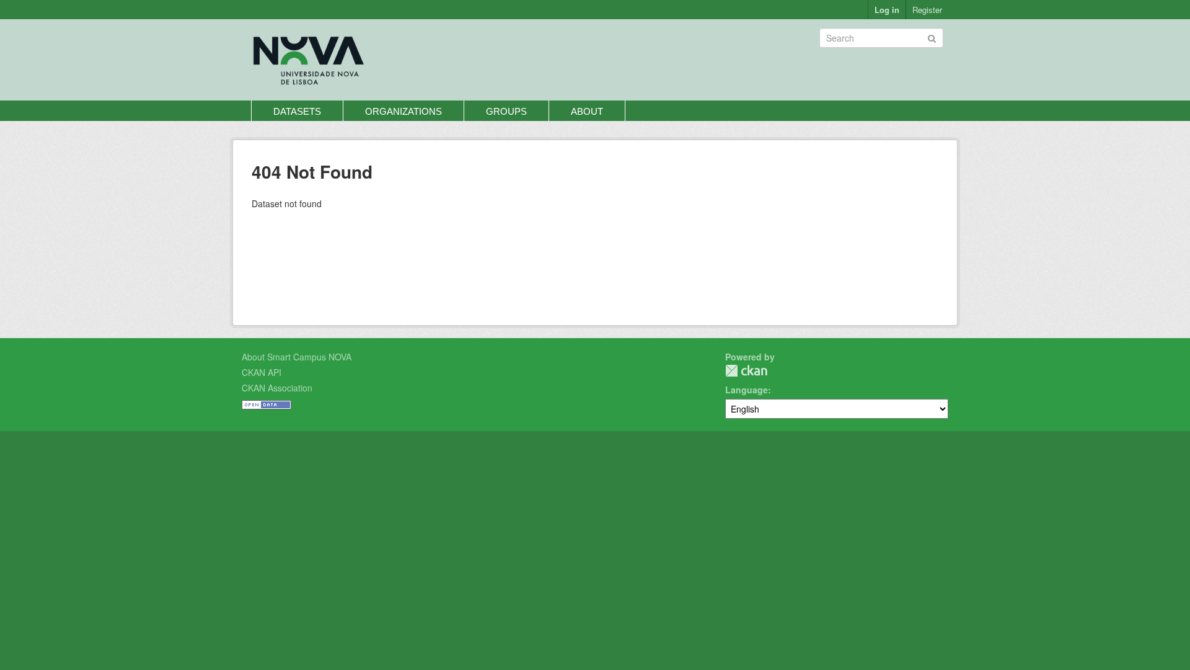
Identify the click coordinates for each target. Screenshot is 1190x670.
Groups (506, 111)
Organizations (403, 111)
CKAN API (261, 372)
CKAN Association (277, 388)
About (587, 111)
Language (746, 389)
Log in (887, 10)
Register (927, 10)
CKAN (746, 370)
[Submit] (932, 37)
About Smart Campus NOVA (296, 357)
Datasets (297, 111)
